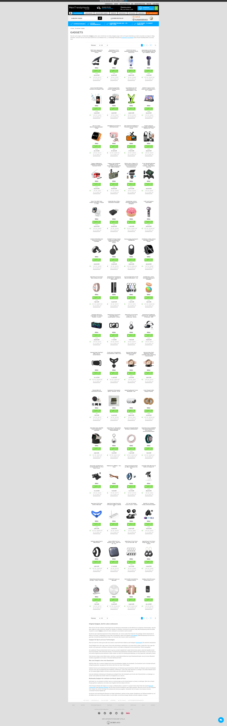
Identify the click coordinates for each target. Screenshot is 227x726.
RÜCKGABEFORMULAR (125, 4)
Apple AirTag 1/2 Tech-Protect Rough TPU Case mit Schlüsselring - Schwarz (131, 316)
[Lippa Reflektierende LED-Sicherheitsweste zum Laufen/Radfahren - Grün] (131, 103)
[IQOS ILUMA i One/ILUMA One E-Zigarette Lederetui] (131, 594)
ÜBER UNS (149, 4)
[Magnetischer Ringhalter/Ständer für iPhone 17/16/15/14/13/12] (131, 443)
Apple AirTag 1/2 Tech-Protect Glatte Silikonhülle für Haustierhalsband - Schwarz (114, 316)
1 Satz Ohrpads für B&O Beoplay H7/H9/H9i (148, 391)
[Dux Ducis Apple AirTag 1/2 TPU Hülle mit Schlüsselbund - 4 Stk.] (131, 292)
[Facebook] (99, 713)
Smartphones (122, 13)
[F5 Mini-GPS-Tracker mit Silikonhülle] (114, 594)
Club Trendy (121, 705)
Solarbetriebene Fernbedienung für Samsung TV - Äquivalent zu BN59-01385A (114, 278)
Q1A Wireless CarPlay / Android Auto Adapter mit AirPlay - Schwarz (148, 240)
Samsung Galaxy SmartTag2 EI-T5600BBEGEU (131, 240)
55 (150, 45)
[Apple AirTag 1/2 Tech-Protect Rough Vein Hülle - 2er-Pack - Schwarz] (148, 557)
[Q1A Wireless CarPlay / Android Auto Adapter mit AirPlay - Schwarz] (148, 254)
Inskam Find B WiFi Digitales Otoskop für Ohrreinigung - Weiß (97, 88)
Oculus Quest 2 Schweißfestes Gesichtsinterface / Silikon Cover (114, 353)
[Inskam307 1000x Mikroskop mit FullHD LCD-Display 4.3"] (148, 481)
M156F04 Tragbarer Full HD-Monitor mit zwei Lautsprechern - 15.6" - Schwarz (149, 89)
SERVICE (83, 705)
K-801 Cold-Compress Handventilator (148, 202)
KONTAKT (153, 705)
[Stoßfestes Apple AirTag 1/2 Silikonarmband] (96, 557)
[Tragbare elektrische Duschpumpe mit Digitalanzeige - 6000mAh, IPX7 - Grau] (148, 141)
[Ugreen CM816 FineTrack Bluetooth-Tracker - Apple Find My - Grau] (114, 557)
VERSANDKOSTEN (96, 80)
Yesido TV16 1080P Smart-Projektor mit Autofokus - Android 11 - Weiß (97, 202)
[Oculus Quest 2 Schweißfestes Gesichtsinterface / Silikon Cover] (114, 368)
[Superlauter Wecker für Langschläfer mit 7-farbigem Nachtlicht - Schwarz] (96, 330)
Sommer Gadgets (153, 13)
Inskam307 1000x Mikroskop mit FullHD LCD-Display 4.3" (149, 466)
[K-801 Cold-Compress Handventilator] (148, 217)
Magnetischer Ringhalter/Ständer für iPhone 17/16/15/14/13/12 (131, 428)
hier (125, 1)
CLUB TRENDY (156, 4)
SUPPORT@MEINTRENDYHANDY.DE (136, 700)
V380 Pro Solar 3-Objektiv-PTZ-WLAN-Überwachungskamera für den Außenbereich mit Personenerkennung (131, 165)
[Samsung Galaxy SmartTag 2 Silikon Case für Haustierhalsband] (96, 368)
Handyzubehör (88, 13)
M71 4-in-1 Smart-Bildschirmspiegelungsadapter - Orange (96, 127)
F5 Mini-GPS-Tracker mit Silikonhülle (114, 580)
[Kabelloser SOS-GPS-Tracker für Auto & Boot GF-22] (148, 594)
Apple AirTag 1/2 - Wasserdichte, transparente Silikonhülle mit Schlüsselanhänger (114, 429)
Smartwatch (141, 13)
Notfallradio (132, 13)
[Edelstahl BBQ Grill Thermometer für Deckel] (96, 406)
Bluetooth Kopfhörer (103, 687)
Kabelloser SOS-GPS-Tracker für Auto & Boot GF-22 (148, 580)
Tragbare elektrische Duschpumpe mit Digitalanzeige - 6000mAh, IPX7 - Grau (149, 127)
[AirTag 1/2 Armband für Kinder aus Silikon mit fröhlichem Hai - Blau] (131, 481)
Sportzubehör (139, 642)
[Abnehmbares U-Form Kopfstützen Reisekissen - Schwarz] (114, 65)
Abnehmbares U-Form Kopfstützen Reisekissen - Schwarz (114, 51)
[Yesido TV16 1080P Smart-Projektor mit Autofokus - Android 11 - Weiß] (96, 217)
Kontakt (116, 4)
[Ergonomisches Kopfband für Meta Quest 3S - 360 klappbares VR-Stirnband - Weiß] (148, 330)
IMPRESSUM (133, 705)
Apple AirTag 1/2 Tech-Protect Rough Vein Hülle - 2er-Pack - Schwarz (148, 542)
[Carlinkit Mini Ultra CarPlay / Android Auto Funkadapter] (114, 217)
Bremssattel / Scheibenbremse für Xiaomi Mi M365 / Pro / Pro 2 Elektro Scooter (96, 467)
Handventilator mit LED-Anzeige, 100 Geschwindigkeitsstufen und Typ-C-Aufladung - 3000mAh (149, 51)
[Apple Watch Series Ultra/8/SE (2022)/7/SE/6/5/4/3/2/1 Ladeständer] (96, 443)
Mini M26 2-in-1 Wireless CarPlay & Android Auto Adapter (148, 504)
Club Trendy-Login (127, 9)
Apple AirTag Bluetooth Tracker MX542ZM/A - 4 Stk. (131, 391)
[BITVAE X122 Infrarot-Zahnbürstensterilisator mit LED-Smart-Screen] (131, 65)
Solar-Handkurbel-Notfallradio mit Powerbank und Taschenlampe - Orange (131, 127)
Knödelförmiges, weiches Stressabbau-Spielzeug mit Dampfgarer (131, 202)
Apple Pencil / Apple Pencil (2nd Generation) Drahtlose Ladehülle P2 (114, 504)
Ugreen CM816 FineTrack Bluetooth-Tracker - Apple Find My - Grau (114, 542)
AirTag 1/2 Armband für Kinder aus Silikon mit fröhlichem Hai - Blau (131, 467)
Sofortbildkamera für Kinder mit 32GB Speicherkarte (114, 126)
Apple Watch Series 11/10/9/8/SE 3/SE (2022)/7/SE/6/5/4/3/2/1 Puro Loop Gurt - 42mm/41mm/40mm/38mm (149, 429)
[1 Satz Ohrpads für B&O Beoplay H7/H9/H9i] (148, 406)
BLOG (143, 705)
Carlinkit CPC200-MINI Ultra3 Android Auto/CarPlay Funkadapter (96, 240)
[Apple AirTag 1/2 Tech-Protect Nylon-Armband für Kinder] (96, 292)
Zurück (72, 28)
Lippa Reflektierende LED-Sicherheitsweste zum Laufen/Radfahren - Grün (131, 89)
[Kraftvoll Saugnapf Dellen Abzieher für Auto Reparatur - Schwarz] (114, 103)
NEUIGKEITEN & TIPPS (119, 709)
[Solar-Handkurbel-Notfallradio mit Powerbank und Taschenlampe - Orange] (131, 141)
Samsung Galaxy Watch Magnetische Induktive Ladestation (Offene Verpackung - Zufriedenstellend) (149, 354)
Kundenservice (109, 4)
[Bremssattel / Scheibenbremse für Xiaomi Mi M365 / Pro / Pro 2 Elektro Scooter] (96, 481)
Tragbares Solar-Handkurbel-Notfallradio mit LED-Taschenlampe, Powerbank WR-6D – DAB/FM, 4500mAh (114, 165)
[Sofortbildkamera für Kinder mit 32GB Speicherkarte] (114, 141)
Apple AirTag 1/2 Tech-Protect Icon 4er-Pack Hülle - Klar (131, 542)
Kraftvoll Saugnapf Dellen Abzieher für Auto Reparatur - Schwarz (114, 89)
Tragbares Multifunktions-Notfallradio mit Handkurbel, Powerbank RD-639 (97, 164)
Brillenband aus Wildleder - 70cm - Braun (114, 466)
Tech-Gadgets (134, 635)
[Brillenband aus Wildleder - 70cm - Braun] (114, 481)
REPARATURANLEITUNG (140, 4)
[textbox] (86, 18)
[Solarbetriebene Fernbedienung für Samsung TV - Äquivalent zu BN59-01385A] (114, 292)
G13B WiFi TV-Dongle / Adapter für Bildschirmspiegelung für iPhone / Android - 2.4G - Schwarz (114, 241)
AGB (132, 4)
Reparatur (113, 13)
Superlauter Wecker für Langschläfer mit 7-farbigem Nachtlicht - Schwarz (97, 316)
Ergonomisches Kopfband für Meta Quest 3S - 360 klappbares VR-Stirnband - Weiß (149, 316)
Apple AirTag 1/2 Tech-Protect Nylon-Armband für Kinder (96, 277)
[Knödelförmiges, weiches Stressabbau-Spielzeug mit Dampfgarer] (131, 217)
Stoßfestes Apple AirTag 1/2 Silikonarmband (97, 542)
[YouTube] (116, 713)
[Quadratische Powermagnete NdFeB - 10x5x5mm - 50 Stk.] (114, 406)
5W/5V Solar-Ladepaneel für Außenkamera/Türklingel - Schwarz (97, 51)
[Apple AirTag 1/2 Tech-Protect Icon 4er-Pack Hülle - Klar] (131, 557)
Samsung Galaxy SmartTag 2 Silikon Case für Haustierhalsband (96, 353)
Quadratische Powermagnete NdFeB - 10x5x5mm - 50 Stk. (114, 391)
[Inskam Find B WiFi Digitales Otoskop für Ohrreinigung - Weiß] (96, 103)
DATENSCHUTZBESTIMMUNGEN (101, 709)
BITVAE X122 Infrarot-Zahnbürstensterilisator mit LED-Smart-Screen (131, 51)
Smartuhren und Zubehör (127, 37)
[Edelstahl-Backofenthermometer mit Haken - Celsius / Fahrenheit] (96, 594)
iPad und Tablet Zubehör (102, 13)
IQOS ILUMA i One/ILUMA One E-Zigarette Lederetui (131, 580)
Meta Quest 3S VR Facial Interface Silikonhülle (96, 504)
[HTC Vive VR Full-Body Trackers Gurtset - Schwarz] (131, 519)
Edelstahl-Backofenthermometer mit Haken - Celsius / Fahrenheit (96, 580)
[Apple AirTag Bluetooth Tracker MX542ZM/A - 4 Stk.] (131, 406)
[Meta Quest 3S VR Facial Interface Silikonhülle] (96, 519)
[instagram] (122, 713)
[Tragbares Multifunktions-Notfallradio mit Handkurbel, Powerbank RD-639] (96, 179)
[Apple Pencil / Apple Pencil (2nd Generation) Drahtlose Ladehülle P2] (114, 519)
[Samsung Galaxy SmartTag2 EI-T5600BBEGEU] (131, 254)
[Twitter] (105, 713)
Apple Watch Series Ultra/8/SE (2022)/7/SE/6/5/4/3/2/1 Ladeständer (96, 429)
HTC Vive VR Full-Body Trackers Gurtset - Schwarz (131, 504)
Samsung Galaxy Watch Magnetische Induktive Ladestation (131, 353)
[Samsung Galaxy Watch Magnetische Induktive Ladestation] (131, 368)
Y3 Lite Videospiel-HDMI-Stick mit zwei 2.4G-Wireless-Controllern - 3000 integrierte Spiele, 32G (148, 165)
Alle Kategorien (78, 13)
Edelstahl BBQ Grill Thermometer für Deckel (96, 391)
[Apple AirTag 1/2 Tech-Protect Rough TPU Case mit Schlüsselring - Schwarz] (131, 330)
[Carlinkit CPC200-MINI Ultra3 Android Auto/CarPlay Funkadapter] (96, 254)
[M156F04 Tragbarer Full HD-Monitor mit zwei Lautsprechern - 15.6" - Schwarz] (148, 103)
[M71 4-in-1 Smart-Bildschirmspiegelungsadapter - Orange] (96, 141)
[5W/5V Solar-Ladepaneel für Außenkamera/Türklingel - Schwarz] (96, 65)
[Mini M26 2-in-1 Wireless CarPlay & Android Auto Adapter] (148, 519)
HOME (73, 705)
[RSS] (111, 713)
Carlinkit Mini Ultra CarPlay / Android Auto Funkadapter (114, 202)
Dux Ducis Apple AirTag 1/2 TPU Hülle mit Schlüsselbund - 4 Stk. (131, 277)
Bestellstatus (126, 7)
